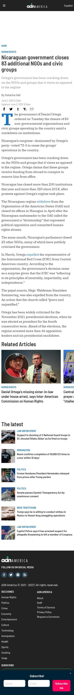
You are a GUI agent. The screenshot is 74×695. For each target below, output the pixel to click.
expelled (33, 254)
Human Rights (8, 51)
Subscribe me (61, 685)
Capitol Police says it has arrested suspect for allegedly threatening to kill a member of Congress (44, 532)
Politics (21, 469)
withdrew (44, 201)
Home (4, 45)
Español (68, 5)
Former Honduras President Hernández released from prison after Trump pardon (43, 475)
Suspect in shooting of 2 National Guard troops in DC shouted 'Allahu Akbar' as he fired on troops (43, 436)
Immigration (23, 450)
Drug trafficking (26, 507)
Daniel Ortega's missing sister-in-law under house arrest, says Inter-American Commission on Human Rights (29, 396)
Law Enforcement (26, 431)
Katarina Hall (12, 95)
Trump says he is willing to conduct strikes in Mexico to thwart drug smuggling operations (41, 513)
